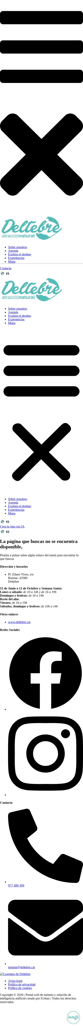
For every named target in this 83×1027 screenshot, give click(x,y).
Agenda (13, 250)
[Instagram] (45, 795)
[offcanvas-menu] (41, 93)
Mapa (11, 261)
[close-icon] (41, 213)
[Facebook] (45, 709)
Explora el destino (19, 254)
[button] (41, 411)
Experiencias (16, 258)
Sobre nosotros (17, 247)
